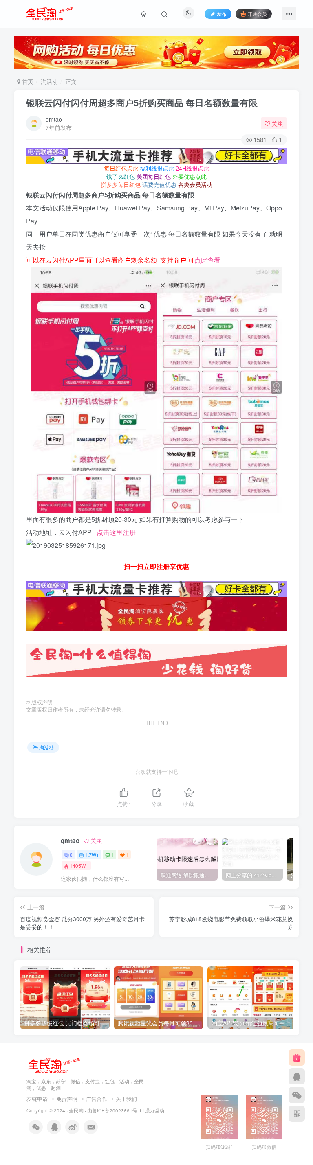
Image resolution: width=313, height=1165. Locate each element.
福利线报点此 (157, 168)
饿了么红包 (120, 176)
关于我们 (126, 1099)
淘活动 (49, 81)
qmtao (54, 119)
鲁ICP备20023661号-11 (118, 1110)
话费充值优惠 (159, 184)
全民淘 (76, 1110)
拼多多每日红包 (121, 184)
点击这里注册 (116, 532)
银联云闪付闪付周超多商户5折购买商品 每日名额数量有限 (142, 102)
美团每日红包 (154, 176)
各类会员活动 (195, 184)
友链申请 (37, 1099)
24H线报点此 (192, 168)
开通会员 (257, 13)
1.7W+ (92, 854)
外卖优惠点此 (189, 176)
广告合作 (96, 1099)
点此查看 (207, 260)
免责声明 (66, 1099)
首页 (26, 81)
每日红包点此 (121, 168)
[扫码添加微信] (297, 1095)
